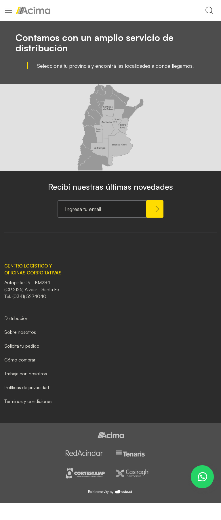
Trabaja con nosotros (25, 373)
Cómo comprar (19, 360)
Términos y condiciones (28, 401)
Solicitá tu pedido (21, 346)
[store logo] (33, 10)
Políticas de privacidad (26, 387)
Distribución (16, 318)
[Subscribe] (154, 209)
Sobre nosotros (20, 332)
